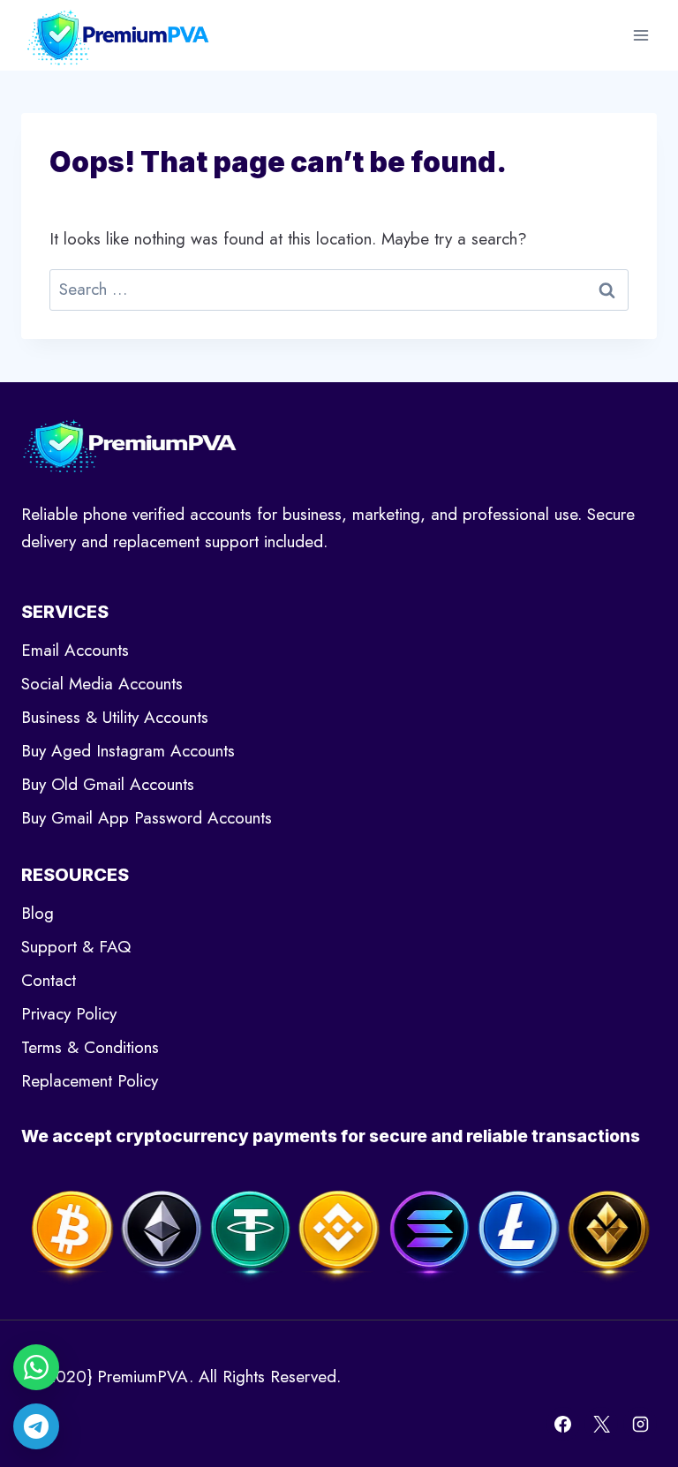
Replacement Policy (89, 1081)
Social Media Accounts (102, 684)
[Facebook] (563, 1424)
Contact (48, 980)
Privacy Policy (69, 1014)
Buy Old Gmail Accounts (107, 784)
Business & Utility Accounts (114, 717)
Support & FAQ (76, 947)
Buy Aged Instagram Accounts (128, 751)
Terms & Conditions (90, 1047)
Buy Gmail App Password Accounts (146, 818)
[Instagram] (640, 1424)
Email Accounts (75, 650)
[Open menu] (640, 35)
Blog (37, 913)
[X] (601, 1424)
